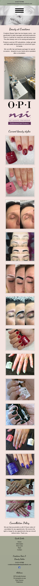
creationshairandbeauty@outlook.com (19, 3)
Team (19, 548)
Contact (19, 550)
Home (19, 542)
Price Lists (19, 546)
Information (19, 544)
